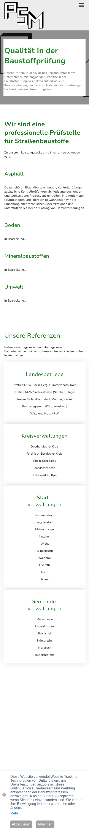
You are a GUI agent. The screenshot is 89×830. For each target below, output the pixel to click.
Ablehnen (45, 824)
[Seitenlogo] (24, 15)
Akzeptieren (21, 824)
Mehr (14, 813)
